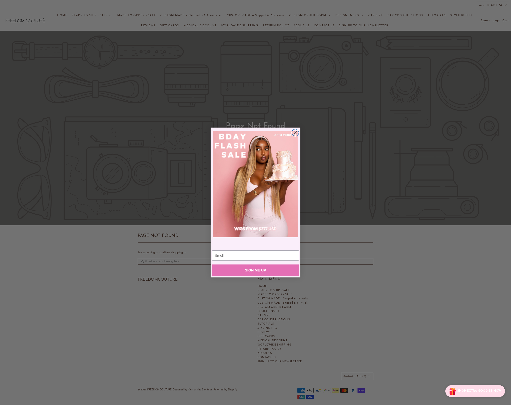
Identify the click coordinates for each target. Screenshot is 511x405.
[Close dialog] (295, 132)
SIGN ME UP (255, 270)
